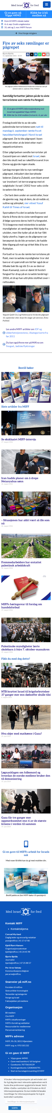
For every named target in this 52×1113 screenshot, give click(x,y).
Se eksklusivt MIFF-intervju (18, 439)
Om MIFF (9, 1016)
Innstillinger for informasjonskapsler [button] (21, 1102)
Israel (36, 156)
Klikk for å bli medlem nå (39, 14)
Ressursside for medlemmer (18, 1026)
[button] (44, 54)
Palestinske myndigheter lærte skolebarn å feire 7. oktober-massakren (25, 648)
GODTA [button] (15, 1108)
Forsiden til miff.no (13, 987)
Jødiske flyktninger (25, 346)
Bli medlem (10, 1012)
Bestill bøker (26, 368)
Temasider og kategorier (16, 994)
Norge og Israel (12, 997)
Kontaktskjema (19, 928)
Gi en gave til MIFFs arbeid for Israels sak (26, 853)
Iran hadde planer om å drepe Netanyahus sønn (19, 480)
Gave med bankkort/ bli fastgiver (26, 1061)
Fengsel (10, 346)
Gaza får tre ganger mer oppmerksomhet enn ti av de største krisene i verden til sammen (23, 821)
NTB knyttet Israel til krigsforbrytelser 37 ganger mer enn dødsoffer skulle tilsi (26, 693)
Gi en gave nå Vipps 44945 (13, 14)
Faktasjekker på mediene (16, 1001)
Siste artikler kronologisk (16, 990)
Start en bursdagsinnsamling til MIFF (27, 1071)
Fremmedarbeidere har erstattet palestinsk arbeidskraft (21, 564)
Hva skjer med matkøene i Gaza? (21, 733)
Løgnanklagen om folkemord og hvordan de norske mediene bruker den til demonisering (25, 776)
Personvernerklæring (15, 1030)
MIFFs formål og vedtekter (17, 1023)
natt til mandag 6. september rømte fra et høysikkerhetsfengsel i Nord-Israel (23, 130)
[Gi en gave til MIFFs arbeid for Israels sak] (26, 844)
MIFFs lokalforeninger (15, 1019)
